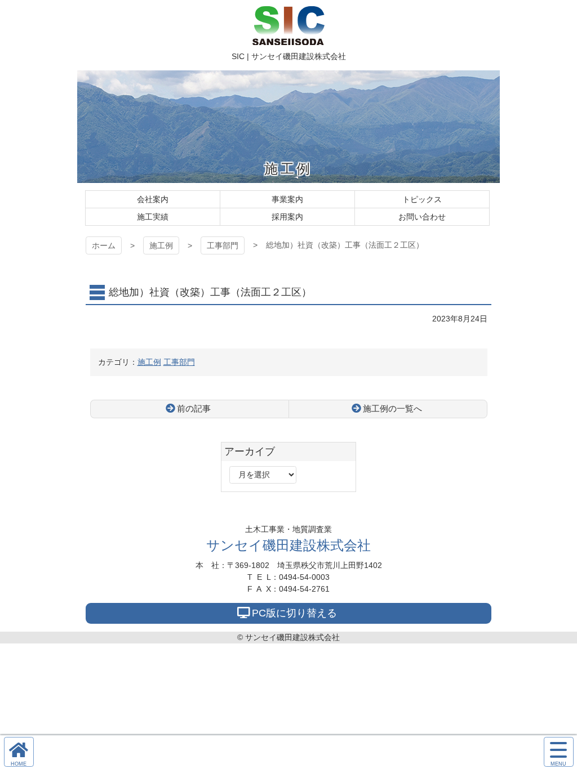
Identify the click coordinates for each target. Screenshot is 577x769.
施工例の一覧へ (392, 408)
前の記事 (194, 408)
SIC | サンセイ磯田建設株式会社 (288, 25)
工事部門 (222, 245)
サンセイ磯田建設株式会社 (288, 545)
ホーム (104, 245)
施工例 (161, 245)
